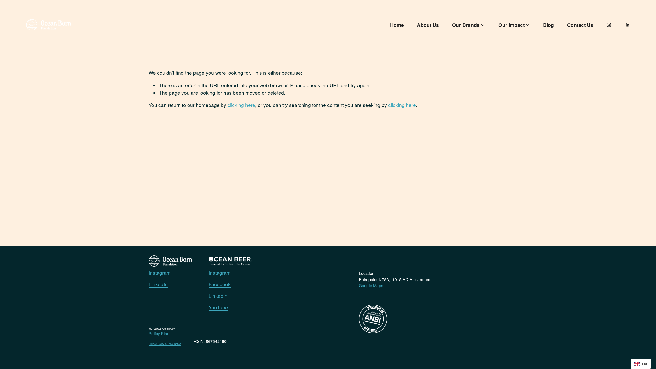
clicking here (241, 104)
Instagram (160, 272)
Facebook (220, 284)
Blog (548, 24)
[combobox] (641, 364)
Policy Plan (159, 333)
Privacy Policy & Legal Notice (165, 344)
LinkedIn (158, 284)
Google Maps (371, 286)
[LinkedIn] (627, 24)
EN (644, 364)
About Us (428, 24)
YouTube (218, 307)
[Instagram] (608, 24)
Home (397, 24)
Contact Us (580, 24)
